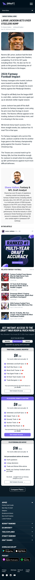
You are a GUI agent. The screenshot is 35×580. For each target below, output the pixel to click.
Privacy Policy (4, 570)
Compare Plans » (17, 490)
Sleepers (4, 510)
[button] (27, 363)
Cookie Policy (28, 570)
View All (32, 269)
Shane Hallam (7, 27)
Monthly (7, 341)
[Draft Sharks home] (8, 3)
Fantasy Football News (9, 16)
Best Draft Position (7, 516)
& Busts (10, 513)
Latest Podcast (6, 518)
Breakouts (5, 513)
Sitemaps (13, 570)
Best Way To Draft (7, 508)
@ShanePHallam (18, 27)
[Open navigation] (31, 4)
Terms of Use (20, 570)
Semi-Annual (18, 341)
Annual (27, 341)
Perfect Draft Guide (8, 505)
